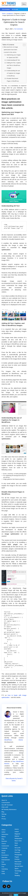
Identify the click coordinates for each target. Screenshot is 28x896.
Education (4, 857)
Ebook (3, 853)
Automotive (5, 834)
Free (3, 866)
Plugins (17, 857)
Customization (6, 802)
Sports (16, 868)
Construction (5, 846)
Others (4, 829)
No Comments (18, 29)
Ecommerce (5, 855)
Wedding (17, 875)
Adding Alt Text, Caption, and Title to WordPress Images (14, 65)
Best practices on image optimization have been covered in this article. (11, 49)
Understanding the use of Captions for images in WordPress (13, 73)
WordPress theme (13, 740)
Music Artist (18, 841)
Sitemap (4, 814)
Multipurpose (18, 838)
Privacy (4, 818)
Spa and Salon (19, 866)
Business (4, 841)
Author (3, 832)
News (16, 843)
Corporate (4, 848)
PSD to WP (5, 807)
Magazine (17, 834)
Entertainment (6, 859)
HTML (3, 873)
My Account (15, 9)
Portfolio (17, 859)
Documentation (6, 9)
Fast (3, 862)
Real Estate (18, 861)
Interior (17, 829)
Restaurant (18, 864)
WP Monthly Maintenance (9, 809)
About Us (4, 800)
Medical (17, 836)
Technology (18, 871)
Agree (16, 894)
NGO (16, 845)
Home (3, 13)
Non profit (17, 847)
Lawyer (17, 831)
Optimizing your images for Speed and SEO (14, 56)
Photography (18, 854)
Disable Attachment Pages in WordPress (13, 80)
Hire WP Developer (7, 805)
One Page (17, 850)
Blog (3, 812)
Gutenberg (5, 869)
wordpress (10, 13)
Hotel (3, 871)
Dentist (4, 850)
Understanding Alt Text (13, 60)
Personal (17, 852)
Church (4, 843)
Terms (3, 816)
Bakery (4, 836)
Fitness (4, 864)
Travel (16, 873)
